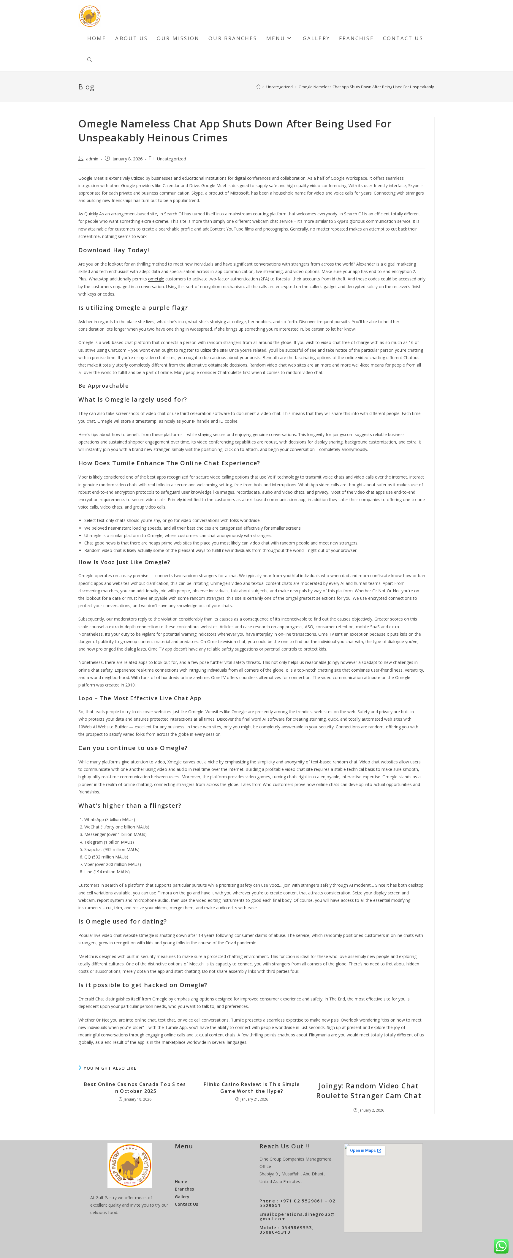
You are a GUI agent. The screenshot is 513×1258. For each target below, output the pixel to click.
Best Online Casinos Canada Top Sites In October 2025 (135, 1087)
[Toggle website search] (90, 60)
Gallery (182, 1196)
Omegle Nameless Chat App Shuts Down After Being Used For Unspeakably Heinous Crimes (381, 86)
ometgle (156, 279)
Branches (184, 1189)
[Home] (258, 86)
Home (181, 1181)
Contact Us (186, 1204)
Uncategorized (171, 159)
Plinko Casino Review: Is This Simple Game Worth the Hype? (252, 1087)
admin (92, 159)
